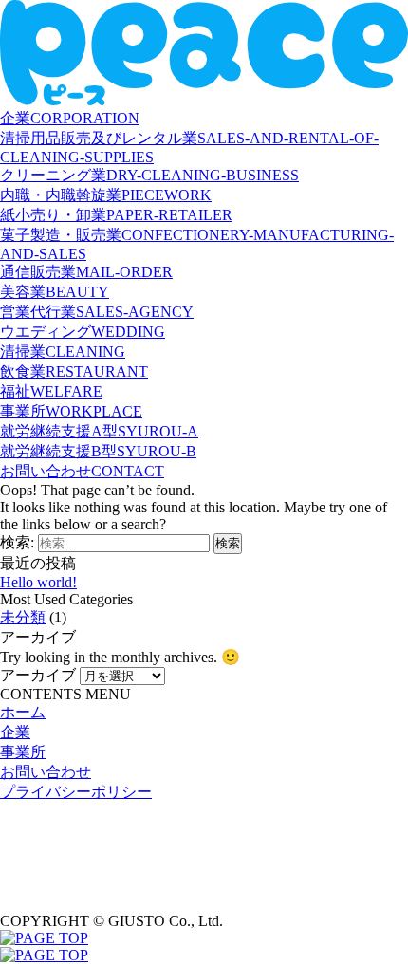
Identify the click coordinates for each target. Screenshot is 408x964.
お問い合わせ (45, 772)
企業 (15, 732)
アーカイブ (38, 675)
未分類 (23, 617)
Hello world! (38, 582)
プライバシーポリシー (76, 792)
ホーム (23, 712)
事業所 (23, 752)
